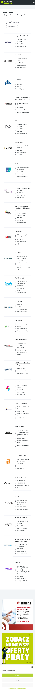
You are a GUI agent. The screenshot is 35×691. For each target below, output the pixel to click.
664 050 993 (20, 286)
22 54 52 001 (20, 150)
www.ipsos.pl (20, 174)
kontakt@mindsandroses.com (23, 446)
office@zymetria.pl (21, 488)
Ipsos (16, 163)
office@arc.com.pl (21, 468)
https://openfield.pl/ (21, 65)
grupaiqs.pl (19, 131)
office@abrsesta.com (22, 312)
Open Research (19, 320)
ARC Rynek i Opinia (21, 456)
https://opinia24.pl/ (21, 578)
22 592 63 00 (20, 129)
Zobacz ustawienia (17, 685)
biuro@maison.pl (21, 531)
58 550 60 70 (20, 84)
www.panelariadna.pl (22, 110)
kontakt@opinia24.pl (22, 581)
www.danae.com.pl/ (21, 507)
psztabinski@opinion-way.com (22, 353)
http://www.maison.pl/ (22, 528)
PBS (16, 76)
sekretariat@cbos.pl (21, 223)
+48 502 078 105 (21, 438)
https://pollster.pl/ (21, 44)
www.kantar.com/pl (21, 152)
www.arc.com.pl (20, 466)
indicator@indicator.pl (22, 554)
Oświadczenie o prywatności (20, 688)
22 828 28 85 (20, 107)
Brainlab (17, 185)
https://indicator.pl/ (21, 551)
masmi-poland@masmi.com (21, 292)
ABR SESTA (18, 301)
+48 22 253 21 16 (21, 483)
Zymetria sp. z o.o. (20, 477)
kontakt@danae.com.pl (22, 509)
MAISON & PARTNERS (21, 518)
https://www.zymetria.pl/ (23, 485)
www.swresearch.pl (21, 242)
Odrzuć (17, 680)
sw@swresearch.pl (21, 244)
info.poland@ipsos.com (22, 176)
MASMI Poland (19, 278)
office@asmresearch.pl (22, 373)
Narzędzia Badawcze (24, 15)
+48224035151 (20, 326)
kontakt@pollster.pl (21, 46)
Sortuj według (11, 26)
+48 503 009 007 (21, 411)
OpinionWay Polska (21, 339)
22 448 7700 (20, 171)
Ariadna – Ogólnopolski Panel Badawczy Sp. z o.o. (22, 98)
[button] (32, 667)
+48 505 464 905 (21, 348)
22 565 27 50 (20, 390)
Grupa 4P (17, 382)
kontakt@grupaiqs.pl (22, 133)
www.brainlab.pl (21, 195)
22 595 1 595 (20, 549)
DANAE (17, 496)
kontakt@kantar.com (22, 155)
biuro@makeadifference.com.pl (23, 268)
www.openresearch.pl (22, 329)
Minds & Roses (19, 426)
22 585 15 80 (20, 239)
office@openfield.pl (21, 68)
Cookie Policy (11, 688)
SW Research (19, 231)
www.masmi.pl (20, 288)
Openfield (18, 55)
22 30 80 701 (20, 576)
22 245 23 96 (20, 261)
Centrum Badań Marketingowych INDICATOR (22, 540)
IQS (16, 121)
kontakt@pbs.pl (20, 89)
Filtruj (9, 23)
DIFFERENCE (18, 253)
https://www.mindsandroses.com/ (23, 442)
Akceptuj (17, 675)
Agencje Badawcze (10, 15)
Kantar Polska (19, 142)
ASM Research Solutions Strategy (22, 364)
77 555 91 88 (20, 63)
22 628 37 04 (20, 218)
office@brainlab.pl (21, 198)
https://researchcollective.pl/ (23, 415)
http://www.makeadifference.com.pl (23, 264)
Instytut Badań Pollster (22, 36)
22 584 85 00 (20, 464)
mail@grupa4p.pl (21, 395)
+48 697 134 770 (21, 368)
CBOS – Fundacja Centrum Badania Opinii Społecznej (22, 208)
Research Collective (21, 403)
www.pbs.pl (19, 87)
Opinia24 (17, 562)
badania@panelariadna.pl (23, 112)
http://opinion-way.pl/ (22, 350)
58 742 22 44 (20, 504)
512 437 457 (20, 526)
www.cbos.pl (20, 220)
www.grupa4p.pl (21, 392)
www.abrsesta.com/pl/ (22, 309)
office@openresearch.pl (22, 331)
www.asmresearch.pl (22, 371)
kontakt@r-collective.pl (22, 418)
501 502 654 (20, 193)
